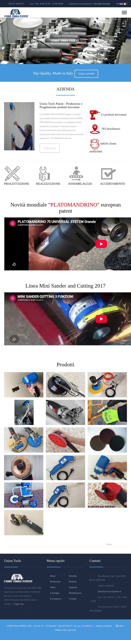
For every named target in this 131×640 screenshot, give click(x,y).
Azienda (73, 576)
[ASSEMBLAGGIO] (76, 173)
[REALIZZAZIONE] (44, 173)
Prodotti (72, 581)
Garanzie (73, 587)
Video (53, 587)
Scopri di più (50, 148)
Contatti (73, 598)
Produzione (55, 581)
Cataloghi (54, 593)
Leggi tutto (19, 604)
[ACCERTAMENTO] (108, 173)
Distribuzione (75, 593)
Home (53, 576)
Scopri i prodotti (86, 73)
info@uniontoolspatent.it (109, 591)
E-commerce (56, 598)
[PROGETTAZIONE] (12, 173)
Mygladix (108, 626)
